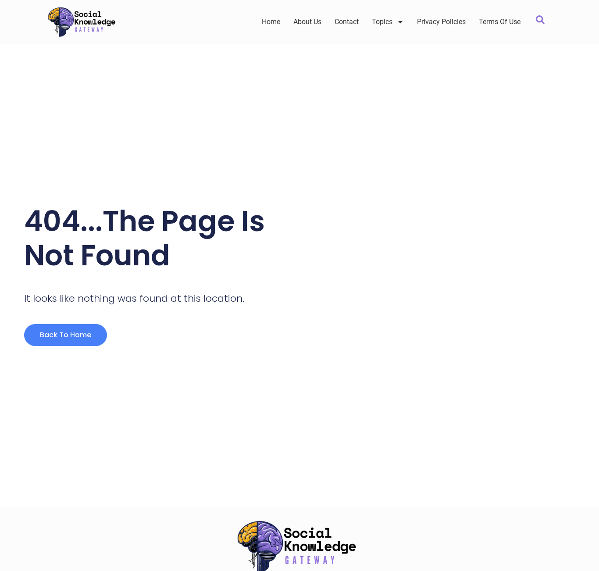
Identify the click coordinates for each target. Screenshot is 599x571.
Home (271, 22)
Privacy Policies (441, 22)
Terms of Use (500, 22)
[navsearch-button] (540, 22)
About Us (307, 22)
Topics (382, 22)
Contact (347, 22)
